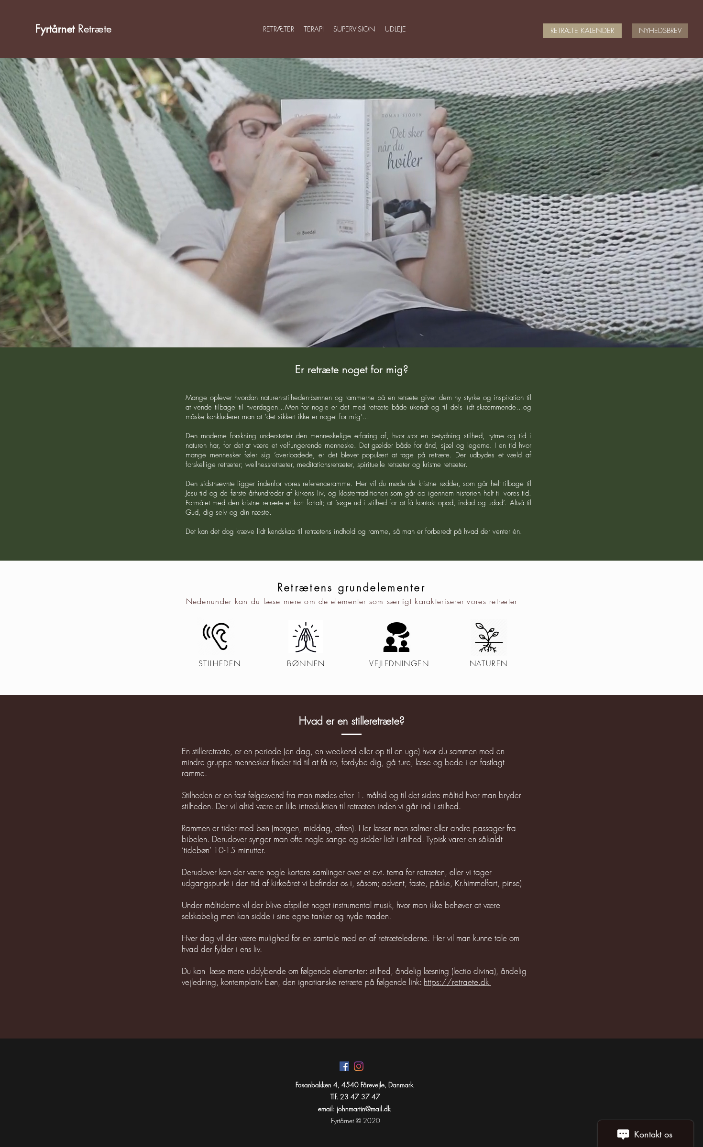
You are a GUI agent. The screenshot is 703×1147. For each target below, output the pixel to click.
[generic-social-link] (358, 1066)
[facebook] (344, 1066)
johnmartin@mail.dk (364, 1108)
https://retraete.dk (457, 981)
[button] (278, 29)
